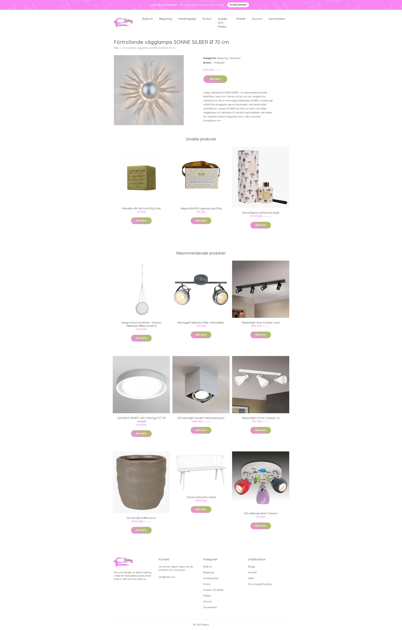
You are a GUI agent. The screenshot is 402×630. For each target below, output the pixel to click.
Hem (116, 47)
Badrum (147, 19)
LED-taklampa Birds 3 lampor (261, 513)
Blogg (251, 566)
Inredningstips (187, 19)
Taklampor (235, 58)
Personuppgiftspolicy (260, 584)
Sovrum (257, 19)
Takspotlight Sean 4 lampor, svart (261, 322)
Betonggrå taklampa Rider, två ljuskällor (201, 322)
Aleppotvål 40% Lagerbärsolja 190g (201, 208)
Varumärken (276, 19)
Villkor (251, 578)
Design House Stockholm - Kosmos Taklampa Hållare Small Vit (141, 324)
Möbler (241, 19)
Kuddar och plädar (223, 22)
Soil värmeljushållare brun (141, 517)
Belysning (165, 19)
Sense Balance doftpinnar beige (260, 212)
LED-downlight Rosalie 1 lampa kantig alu (201, 418)
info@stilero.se (167, 576)
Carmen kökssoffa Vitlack (201, 497)
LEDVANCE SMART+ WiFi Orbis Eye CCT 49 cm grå (141, 419)
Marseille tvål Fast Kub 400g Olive (141, 208)
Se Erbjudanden (238, 5)
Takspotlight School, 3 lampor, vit (261, 418)
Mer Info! (215, 79)
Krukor (207, 19)
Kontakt (252, 572)
